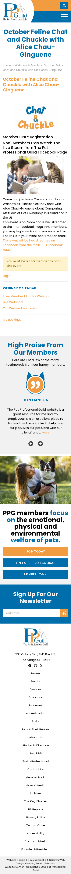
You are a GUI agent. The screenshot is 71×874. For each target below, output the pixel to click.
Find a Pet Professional (35, 563)
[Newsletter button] (64, 613)
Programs (35, 705)
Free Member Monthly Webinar (26, 296)
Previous (30, 443)
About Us (35, 737)
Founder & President (35, 849)
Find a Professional (36, 761)
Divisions (35, 689)
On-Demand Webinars (20, 308)
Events (35, 681)
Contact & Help (36, 841)
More (45, 432)
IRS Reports (36, 809)
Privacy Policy (35, 817)
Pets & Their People (35, 729)
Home (35, 673)
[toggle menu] (64, 16)
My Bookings (12, 319)
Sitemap (50, 863)
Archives (35, 793)
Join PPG (36, 753)
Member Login (35, 574)
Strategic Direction (35, 745)
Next (40, 443)
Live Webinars (13, 302)
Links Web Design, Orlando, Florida (40, 861)
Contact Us (35, 769)
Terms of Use (35, 825)
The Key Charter (35, 801)
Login (6, 276)
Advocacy (36, 697)
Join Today (35, 551)
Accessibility (35, 833)
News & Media (35, 785)
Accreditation (35, 713)
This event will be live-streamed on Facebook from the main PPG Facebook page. (33, 245)
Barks (35, 721)
